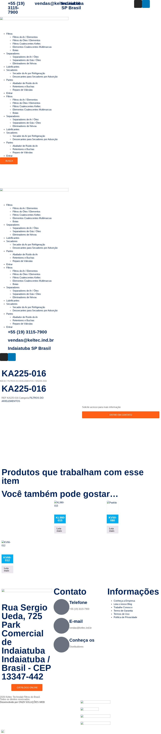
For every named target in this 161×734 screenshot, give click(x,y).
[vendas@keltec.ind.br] (31, 4)
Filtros (9, 33)
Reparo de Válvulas (23, 89)
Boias (15, 50)
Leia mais (59, 529)
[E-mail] (61, 626)
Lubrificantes (12, 66)
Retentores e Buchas (23, 86)
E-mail (76, 621)
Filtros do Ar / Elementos (25, 37)
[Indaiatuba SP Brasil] (57, 4)
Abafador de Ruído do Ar (25, 83)
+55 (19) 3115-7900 (16, 8)
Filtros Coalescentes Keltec (27, 43)
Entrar (9, 93)
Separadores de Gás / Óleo (27, 60)
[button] (80, 731)
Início (3, 381)
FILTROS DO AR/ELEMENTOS (21, 381)
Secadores (11, 70)
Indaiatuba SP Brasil (72, 5)
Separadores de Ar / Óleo (26, 56)
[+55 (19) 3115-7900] (4, 4)
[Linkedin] (146, 4)
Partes (9, 80)
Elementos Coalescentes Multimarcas (32, 47)
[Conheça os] (61, 644)
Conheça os (81, 640)
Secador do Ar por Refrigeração (29, 73)
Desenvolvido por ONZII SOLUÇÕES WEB (22, 702)
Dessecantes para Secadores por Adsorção (35, 76)
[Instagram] (138, 4)
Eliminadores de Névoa (24, 63)
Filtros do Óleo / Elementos (26, 40)
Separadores (12, 53)
